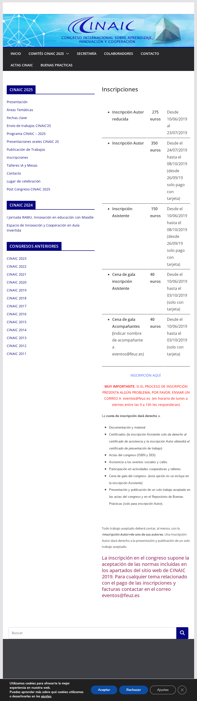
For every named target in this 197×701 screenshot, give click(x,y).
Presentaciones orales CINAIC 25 (33, 141)
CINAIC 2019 (16, 290)
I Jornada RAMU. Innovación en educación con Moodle (50, 217)
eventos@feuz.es (136, 398)
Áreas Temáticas (20, 109)
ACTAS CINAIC (22, 65)
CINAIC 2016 (16, 314)
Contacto (150, 53)
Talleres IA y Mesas (22, 165)
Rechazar (133, 690)
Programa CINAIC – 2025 (26, 133)
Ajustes (163, 690)
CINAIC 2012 (16, 345)
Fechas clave (17, 117)
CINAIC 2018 (16, 298)
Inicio (16, 53)
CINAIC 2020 (16, 282)
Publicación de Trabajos (26, 149)
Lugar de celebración (24, 181)
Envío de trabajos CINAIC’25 (29, 125)
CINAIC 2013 (16, 337)
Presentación (17, 102)
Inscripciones (17, 157)
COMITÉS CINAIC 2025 (46, 53)
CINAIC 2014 (16, 330)
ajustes (46, 696)
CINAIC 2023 (16, 258)
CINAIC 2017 (16, 306)
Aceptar (104, 690)
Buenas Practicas (57, 65)
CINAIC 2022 (16, 266)
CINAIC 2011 (16, 353)
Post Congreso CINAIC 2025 (28, 189)
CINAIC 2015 (16, 322)
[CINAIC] (98, 17)
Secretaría (86, 53)
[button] (66, 53)
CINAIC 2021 (16, 274)
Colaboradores (118, 53)
